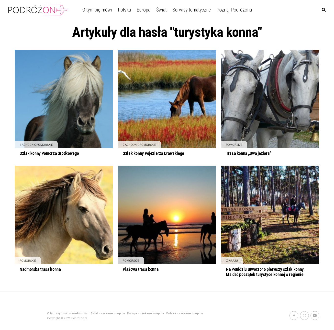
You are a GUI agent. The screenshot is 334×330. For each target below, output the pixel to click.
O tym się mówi (97, 10)
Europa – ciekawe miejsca (145, 313)
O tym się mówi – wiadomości (67, 313)
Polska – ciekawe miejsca (184, 313)
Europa (143, 10)
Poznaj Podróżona (234, 10)
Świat (161, 10)
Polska (124, 10)
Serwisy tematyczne (192, 10)
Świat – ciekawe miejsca (108, 313)
